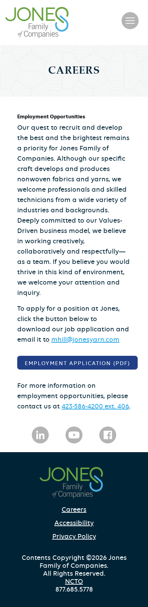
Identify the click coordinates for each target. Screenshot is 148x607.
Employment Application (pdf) (77, 363)
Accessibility (74, 523)
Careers (74, 509)
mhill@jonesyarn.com (85, 339)
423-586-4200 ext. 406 (95, 406)
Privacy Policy (74, 536)
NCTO (74, 581)
